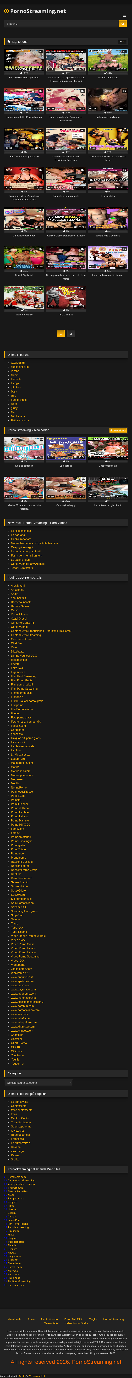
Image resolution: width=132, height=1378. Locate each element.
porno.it (15, 832)
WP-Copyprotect (37, 1376)
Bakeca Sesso (20, 606)
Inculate (16, 750)
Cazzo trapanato (21, 539)
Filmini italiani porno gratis (27, 701)
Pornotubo (17, 853)
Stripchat (13, 1259)
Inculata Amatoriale (22, 746)
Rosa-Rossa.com (21, 878)
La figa (15, 383)
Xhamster (17, 1034)
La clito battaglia (21, 530)
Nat (13, 412)
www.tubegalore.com (24, 1022)
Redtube (16, 874)
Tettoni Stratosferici (22, 567)
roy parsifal (17, 1130)
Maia (14, 391)
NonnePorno (19, 787)
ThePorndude (15, 1187)
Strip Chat (17, 915)
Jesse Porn (14, 1220)
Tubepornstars (16, 1241)
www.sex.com (19, 1014)
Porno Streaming (113, 1319)
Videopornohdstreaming (21, 1184)
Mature (15, 766)
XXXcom (16, 1051)
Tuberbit (12, 1245)
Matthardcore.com (22, 762)
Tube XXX (17, 927)
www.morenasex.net (23, 997)
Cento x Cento (20, 1118)
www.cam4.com (20, 985)
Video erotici (18, 940)
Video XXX (18, 960)
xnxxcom (16, 1038)
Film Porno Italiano (18, 1223)
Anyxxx (12, 1252)
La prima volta (19, 1101)
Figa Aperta (18, 672)
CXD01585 (18, 362)
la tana (15, 371)
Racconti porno (20, 865)
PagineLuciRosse (22, 791)
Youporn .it (17, 1063)
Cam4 (14, 610)
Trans (14, 923)
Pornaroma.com (17, 1177)
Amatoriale (17, 589)
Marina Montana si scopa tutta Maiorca (34, 543)
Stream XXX (19, 907)
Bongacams (14, 1256)
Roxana (16, 1147)
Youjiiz (15, 1059)
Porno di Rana (20, 808)
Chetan (22, 1376)
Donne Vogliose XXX (24, 655)
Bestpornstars (16, 1198)
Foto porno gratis (21, 717)
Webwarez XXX (20, 973)
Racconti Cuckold (22, 861)
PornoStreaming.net (37, 11)
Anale (14, 593)
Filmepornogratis (21, 692)
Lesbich (16, 379)
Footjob (15, 713)
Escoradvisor (19, 659)
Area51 (12, 1195)
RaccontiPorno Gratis (24, 870)
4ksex (11, 1234)
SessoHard (18, 894)
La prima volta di (21, 1143)
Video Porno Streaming (25, 956)
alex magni (17, 1151)
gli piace (16, 387)
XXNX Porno (19, 1043)
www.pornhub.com (22, 1006)
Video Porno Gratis (22, 944)
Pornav (12, 1216)
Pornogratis (18, 845)
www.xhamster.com (23, 1026)
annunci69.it (18, 598)
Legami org (18, 758)
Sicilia (15, 1159)
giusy (14, 408)
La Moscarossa (20, 754)
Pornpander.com (17, 1285)
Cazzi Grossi (19, 618)
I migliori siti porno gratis (26, 738)
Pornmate (13, 1274)
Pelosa (15, 1155)
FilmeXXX (17, 696)
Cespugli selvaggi (22, 547)
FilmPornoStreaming (19, 1281)
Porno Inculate (20, 812)
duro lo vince (19, 399)
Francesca (17, 1138)
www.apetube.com (22, 981)
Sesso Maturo (19, 886)
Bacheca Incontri (21, 602)
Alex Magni (18, 585)
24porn (12, 1213)
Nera (14, 403)
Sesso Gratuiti (19, 882)
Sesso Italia (51, 1323)
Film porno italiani (22, 684)
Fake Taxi (17, 668)
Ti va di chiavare (21, 1122)
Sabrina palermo (21, 1126)
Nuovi (14, 375)
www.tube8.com (20, 1018)
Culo (14, 647)
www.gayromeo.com (23, 989)
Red (13, 395)
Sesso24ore (18, 890)
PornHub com (19, 804)
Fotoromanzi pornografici (26, 721)
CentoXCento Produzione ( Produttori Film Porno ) (41, 631)
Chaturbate (14, 1263)
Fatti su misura (20, 420)
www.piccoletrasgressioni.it (27, 1001)
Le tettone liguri (20, 559)
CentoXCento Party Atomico (28, 563)
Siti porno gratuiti (21, 898)
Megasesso (18, 779)
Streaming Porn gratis (24, 911)
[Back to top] (121, 1367)
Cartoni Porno (19, 614)
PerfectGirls (18, 795)
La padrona (18, 535)
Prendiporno (18, 857)
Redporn (12, 1202)
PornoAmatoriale (21, 837)
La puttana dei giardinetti (26, 551)
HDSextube (14, 1278)
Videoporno (18, 964)
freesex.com (18, 725)
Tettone (15, 919)
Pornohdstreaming (18, 1227)
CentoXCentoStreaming (21, 1180)
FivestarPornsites (18, 1191)
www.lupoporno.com (23, 993)
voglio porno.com (21, 968)
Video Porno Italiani (23, 948)
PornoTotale (18, 849)
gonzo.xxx (17, 734)
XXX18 (15, 1047)
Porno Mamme (20, 820)
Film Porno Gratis (21, 680)
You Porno (17, 1055)
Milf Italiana (18, 416)
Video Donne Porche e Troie (28, 935)
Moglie (15, 783)
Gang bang (18, 729)
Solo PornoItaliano (22, 902)
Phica (11, 1205)
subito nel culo (20, 366)
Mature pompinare (22, 775)
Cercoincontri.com (22, 639)
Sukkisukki (13, 1231)
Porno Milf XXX (20, 824)
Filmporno (17, 705)
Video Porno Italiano (23, 952)
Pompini (16, 799)
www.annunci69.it (22, 977)
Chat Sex (16, 643)
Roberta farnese (21, 1134)
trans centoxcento (21, 1110)
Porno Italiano (19, 816)
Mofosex (13, 1270)
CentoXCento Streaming (26, 635)
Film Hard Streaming (23, 676)
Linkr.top (12, 1209)
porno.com (17, 828)
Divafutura (17, 651)
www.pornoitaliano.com (25, 1010)
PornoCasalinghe (21, 841)
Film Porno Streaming (24, 688)
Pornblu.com (15, 1267)
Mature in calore (21, 771)
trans (14, 1114)
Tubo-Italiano (19, 931)
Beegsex (13, 1238)
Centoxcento (18, 1105)
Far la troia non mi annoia (26, 555)
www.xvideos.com (22, 1030)
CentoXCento (19, 626)
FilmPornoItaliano (22, 709)
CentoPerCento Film (23, 622)
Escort (15, 663)
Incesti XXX (18, 742)
